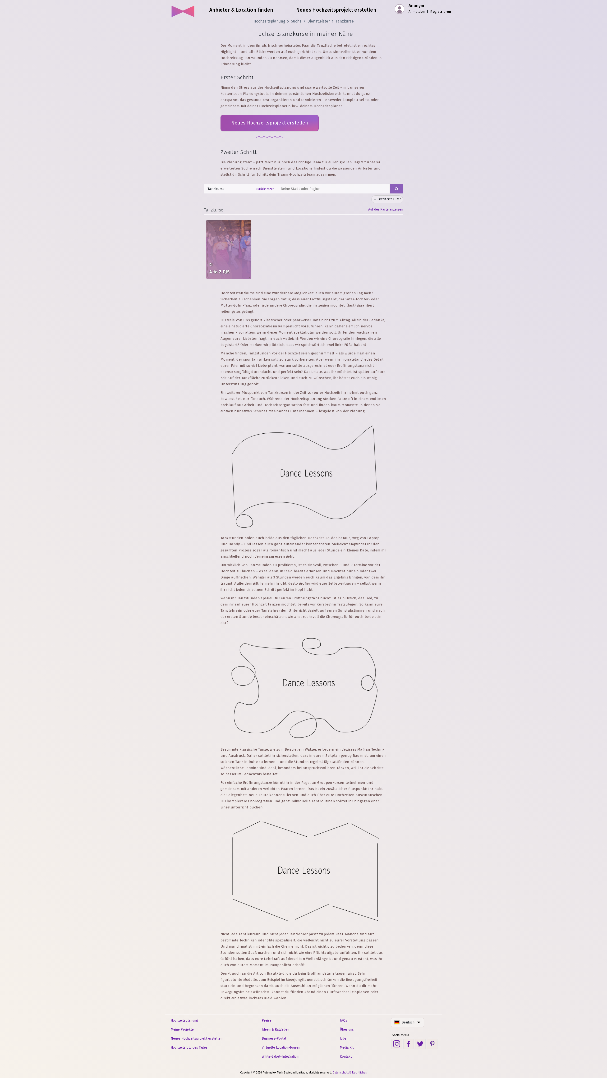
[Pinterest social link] (432, 1044)
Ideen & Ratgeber (275, 1030)
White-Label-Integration (280, 1057)
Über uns (347, 1030)
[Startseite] (183, 9)
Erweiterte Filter (389, 199)
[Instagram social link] (396, 1044)
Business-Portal (274, 1039)
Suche (296, 21)
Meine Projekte (182, 1030)
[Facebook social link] (408, 1044)
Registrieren (440, 12)
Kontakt (346, 1057)
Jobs (343, 1039)
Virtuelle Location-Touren (281, 1048)
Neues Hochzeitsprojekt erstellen (269, 123)
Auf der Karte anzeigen (385, 209)
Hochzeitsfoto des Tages (189, 1048)
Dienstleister (318, 21)
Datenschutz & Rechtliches (350, 1072)
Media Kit (347, 1048)
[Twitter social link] (420, 1044)
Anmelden (417, 12)
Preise (266, 1020)
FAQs (343, 1020)
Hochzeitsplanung (269, 21)
